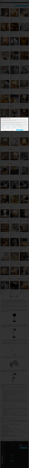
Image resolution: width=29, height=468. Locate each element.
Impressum (21, 125)
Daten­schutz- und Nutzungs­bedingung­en (10, 125)
